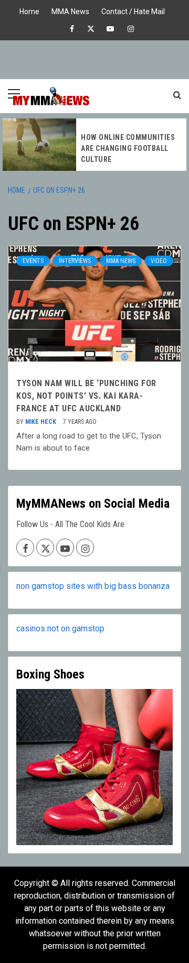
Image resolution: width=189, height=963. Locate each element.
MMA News (70, 10)
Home (29, 10)
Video (159, 261)
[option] (94, 144)
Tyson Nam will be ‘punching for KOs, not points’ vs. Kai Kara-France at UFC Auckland (86, 395)
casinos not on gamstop (60, 628)
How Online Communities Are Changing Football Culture (128, 148)
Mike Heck (41, 421)
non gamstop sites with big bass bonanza (93, 586)
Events (33, 261)
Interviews (75, 261)
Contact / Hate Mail (133, 10)
